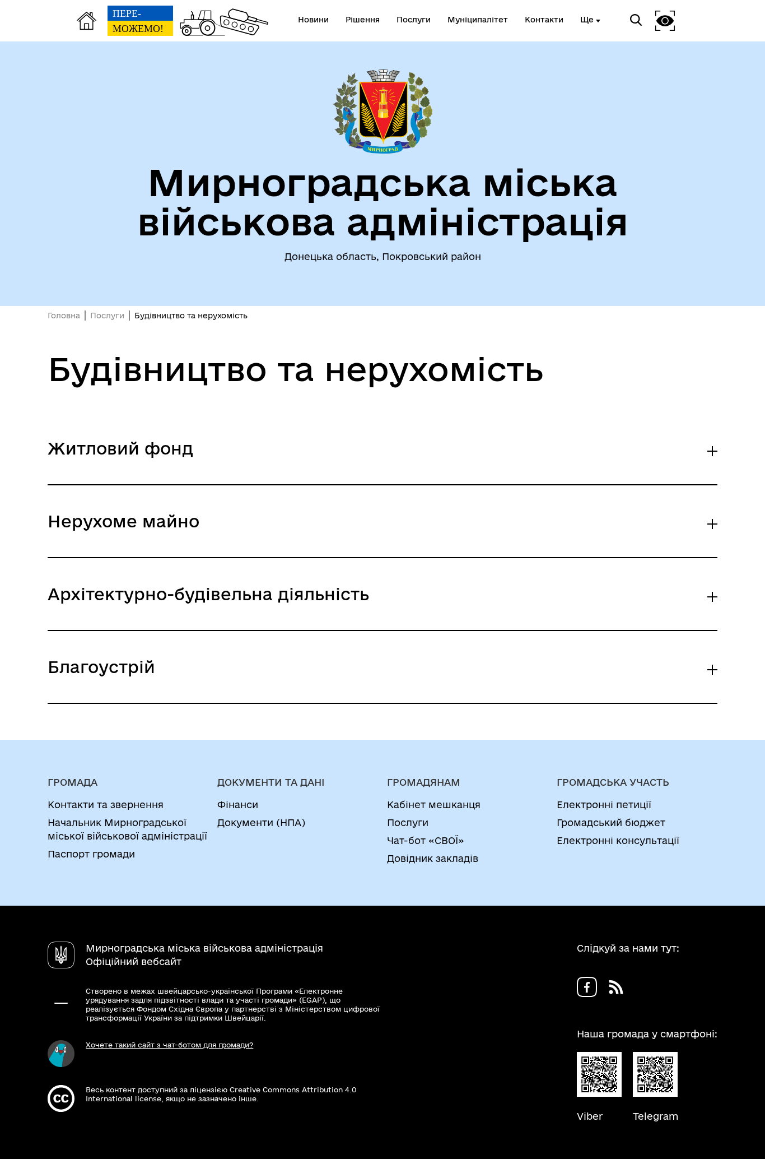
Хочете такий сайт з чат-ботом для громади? (169, 1045)
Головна (64, 315)
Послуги (107, 315)
